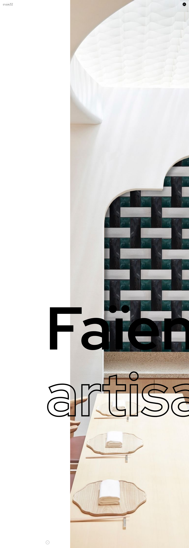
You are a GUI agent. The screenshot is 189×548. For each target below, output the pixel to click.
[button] (184, 4)
